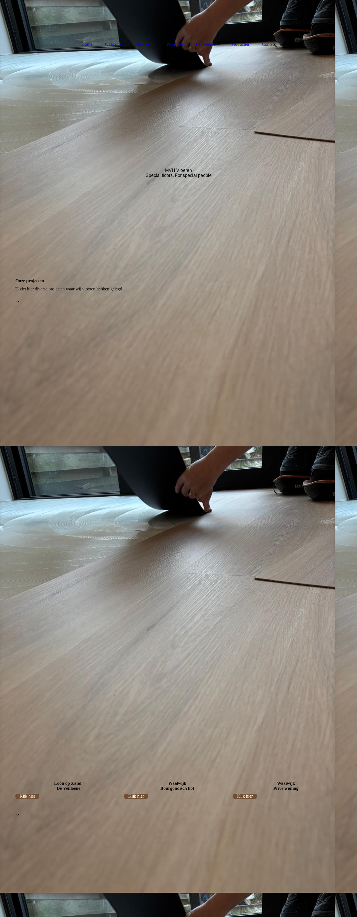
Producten (240, 44)
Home (86, 44)
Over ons (113, 44)
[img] (178, 18)
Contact (269, 44)
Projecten (175, 44)
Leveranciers (207, 44)
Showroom (144, 44)
